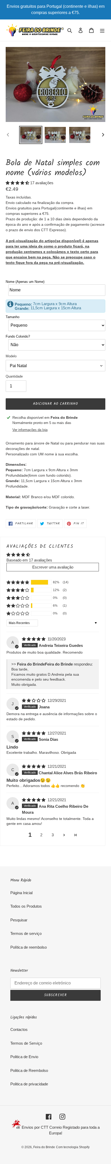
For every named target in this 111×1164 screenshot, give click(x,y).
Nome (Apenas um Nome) (25, 281)
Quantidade (14, 376)
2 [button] (41, 835)
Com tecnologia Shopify (73, 1147)
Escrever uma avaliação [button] (52, 567)
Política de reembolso (28, 947)
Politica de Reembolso (29, 1070)
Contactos (19, 1029)
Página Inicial (21, 893)
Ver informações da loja (29, 430)
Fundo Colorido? (18, 336)
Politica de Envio (24, 1057)
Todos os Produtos (26, 906)
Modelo (11, 356)
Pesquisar (18, 920)
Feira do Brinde (44, 1147)
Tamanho (12, 317)
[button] (18, 183)
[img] (34, 639)
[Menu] (102, 30)
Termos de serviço (26, 933)
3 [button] (53, 835)
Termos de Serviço (26, 1043)
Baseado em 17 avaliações (29, 560)
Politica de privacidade (29, 1084)
